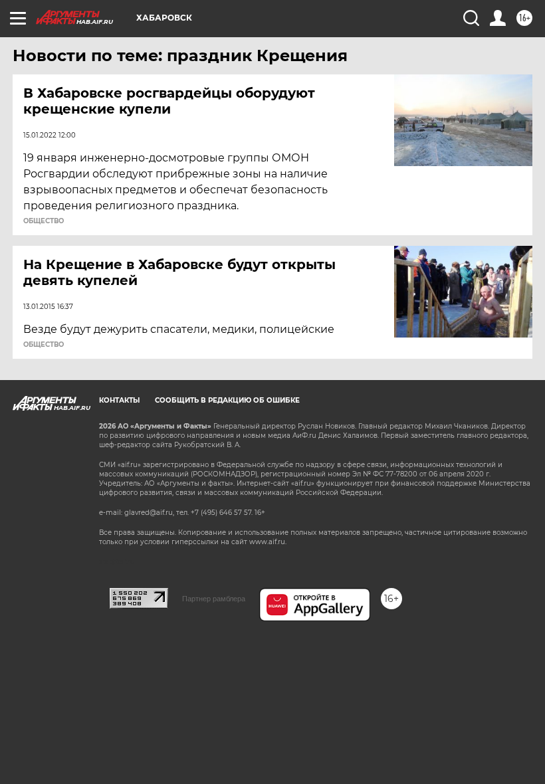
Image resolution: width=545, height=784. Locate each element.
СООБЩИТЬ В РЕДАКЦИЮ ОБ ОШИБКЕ (227, 400)
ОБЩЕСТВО (43, 221)
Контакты (119, 400)
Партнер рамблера (213, 599)
